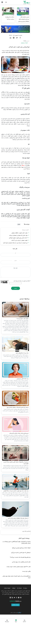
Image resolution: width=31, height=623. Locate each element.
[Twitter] (16, 37)
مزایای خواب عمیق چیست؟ (22, 318)
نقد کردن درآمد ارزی (26, 531)
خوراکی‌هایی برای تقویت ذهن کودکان (19, 47)
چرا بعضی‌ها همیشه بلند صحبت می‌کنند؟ (20, 557)
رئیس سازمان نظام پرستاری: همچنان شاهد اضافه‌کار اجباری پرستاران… (23, 19)
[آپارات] (21, 598)
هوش (19, 224)
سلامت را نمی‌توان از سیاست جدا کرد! (9, 18)
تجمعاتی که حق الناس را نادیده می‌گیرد (20, 552)
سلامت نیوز (23, 2)
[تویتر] (14, 598)
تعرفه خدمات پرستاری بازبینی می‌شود (21, 548)
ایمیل (15, 260)
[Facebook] (20, 37)
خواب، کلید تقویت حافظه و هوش (20, 233)
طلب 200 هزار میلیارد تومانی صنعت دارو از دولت (18, 566)
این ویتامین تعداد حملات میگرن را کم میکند (18, 433)
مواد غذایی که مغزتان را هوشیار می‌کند (18, 235)
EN (6, 2)
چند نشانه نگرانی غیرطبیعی (22, 378)
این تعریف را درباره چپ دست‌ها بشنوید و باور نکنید (15, 243)
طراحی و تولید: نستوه (14, 612)
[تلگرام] (19, 598)
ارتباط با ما (19, 588)
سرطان (23, 165)
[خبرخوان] (12, 598)
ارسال (15, 288)
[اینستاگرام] (16, 598)
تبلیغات (13, 588)
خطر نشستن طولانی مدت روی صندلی (21, 562)
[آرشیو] (10, 598)
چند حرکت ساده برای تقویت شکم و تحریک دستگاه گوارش (15, 491)
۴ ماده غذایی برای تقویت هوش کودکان (18, 238)
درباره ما (25, 588)
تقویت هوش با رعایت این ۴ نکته (20, 240)
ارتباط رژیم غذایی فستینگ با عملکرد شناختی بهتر (17, 407)
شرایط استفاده (7, 588)
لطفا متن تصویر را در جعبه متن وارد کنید (22, 281)
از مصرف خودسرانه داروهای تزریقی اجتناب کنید (18, 518)
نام (15, 253)
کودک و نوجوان (24, 43)
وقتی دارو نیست (26, 571)
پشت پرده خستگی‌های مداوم (22, 353)
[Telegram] (13, 37)
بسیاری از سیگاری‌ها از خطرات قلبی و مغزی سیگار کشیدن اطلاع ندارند (15, 462)
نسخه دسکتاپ (15, 605)
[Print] (10, 37)
